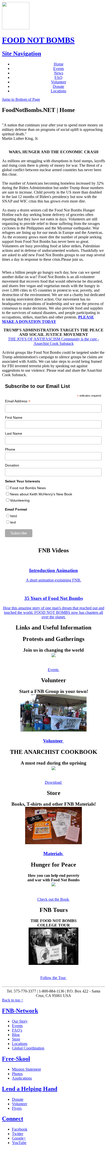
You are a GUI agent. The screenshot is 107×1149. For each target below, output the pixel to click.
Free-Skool (16, 1058)
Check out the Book (53, 899)
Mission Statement (26, 1069)
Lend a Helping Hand (29, 1089)
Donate (58, 86)
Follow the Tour (53, 978)
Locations (58, 91)
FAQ (58, 77)
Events (58, 68)
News (58, 73)
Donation (12, 465)
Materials (52, 853)
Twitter (17, 1134)
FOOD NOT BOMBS (38, 40)
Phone (10, 449)
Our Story (20, 1021)
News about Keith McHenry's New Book (41, 494)
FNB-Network (20, 1010)
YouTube (19, 1143)
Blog (16, 1035)
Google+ (19, 1138)
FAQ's (17, 1030)
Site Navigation (21, 53)
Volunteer (58, 82)
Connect (12, 1118)
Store (16, 1039)
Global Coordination (28, 1048)
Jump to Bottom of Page (21, 99)
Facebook (19, 1129)
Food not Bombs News (28, 488)
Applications (22, 1078)
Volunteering (20, 500)
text (13, 522)
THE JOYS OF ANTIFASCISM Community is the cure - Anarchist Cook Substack (53, 341)
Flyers (17, 1108)
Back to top (12, 1000)
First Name (13, 417)
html (13, 516)
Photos (17, 1074)
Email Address (17, 401)
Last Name (13, 433)
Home (58, 64)
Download (53, 782)
